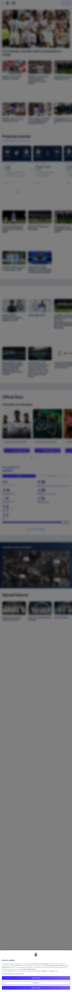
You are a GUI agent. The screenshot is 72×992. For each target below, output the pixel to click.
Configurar (36, 983)
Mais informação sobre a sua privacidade (13, 973)
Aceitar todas (36, 978)
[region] (36, 971)
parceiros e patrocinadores (29, 969)
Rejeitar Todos (36, 987)
